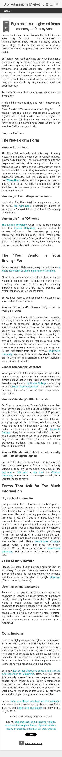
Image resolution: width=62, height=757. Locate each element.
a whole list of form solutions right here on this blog (31, 268)
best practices (38, 721)
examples (23, 725)
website (52, 728)
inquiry (9, 728)
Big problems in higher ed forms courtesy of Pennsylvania (35, 26)
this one (7, 472)
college (51, 721)
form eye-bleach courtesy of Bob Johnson (35, 701)
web (44, 728)
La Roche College (36, 383)
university (32, 728)
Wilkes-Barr (12, 180)
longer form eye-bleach (30, 707)
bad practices (22, 721)
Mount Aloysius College (25, 386)
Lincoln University (24, 228)
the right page (22, 205)
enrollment (11, 725)
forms (33, 725)
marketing (19, 728)
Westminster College (47, 541)
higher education (47, 725)
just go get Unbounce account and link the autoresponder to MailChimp (31, 672)
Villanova (55, 577)
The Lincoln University (14, 224)
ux (39, 728)
